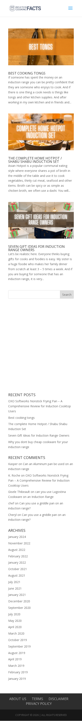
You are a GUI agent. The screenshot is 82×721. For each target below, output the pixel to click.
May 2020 (15, 621)
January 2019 (17, 679)
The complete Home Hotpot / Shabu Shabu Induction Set (35, 160)
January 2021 (17, 595)
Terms (37, 699)
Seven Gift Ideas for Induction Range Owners (36, 248)
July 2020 (14, 614)
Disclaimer (58, 699)
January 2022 (17, 562)
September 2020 (19, 608)
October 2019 (17, 640)
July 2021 (14, 582)
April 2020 (15, 627)
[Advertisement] (41, 346)
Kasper (13, 464)
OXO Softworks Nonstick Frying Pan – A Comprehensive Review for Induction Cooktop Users (39, 406)
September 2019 (19, 646)
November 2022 (19, 543)
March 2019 (16, 666)
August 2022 (16, 550)
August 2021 (16, 575)
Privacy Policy (39, 703)
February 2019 (18, 672)
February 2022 (18, 556)
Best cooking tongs (26, 73)
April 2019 (15, 659)
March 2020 (16, 633)
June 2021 (15, 588)
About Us (17, 699)
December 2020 (19, 601)
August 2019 (16, 653)
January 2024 (17, 537)
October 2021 (17, 569)
